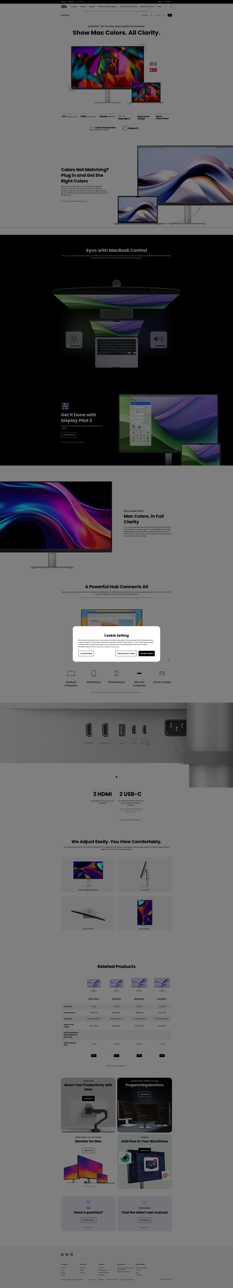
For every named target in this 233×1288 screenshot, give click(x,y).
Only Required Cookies (126, 654)
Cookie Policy (100, 647)
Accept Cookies (147, 654)
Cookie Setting (86, 654)
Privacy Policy (115, 647)
